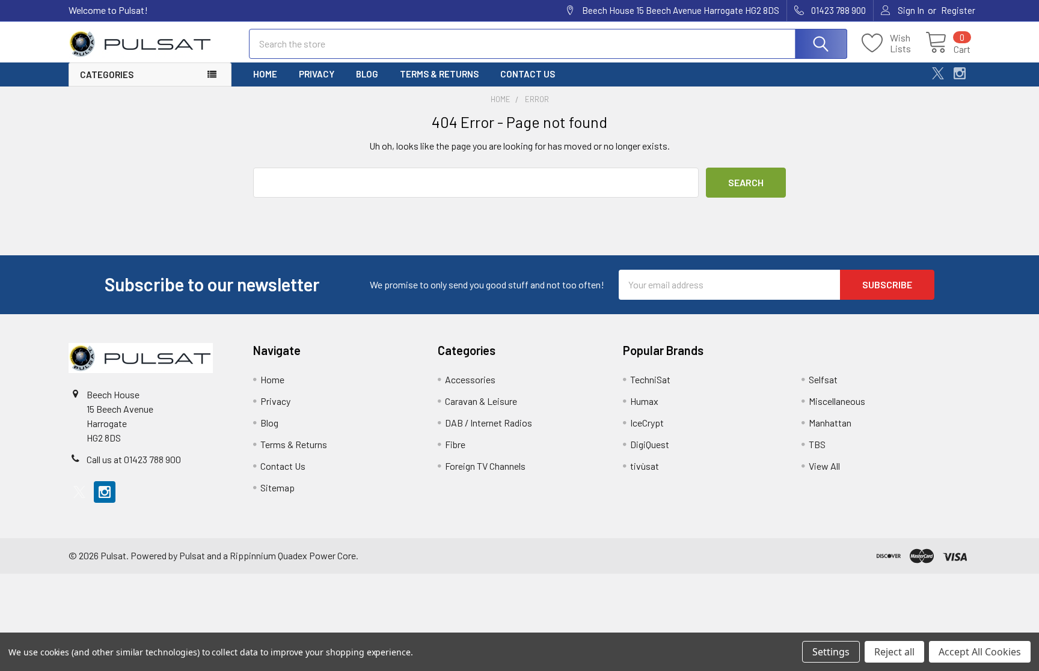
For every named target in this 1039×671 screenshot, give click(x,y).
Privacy (316, 73)
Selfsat (823, 379)
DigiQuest (649, 444)
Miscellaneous (837, 401)
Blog (367, 73)
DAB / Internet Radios (488, 422)
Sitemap (277, 487)
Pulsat (192, 555)
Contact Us (527, 73)
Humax (644, 401)
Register (958, 10)
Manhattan (830, 422)
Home (265, 73)
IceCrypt (647, 422)
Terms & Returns (439, 73)
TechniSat (650, 379)
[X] (938, 73)
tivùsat (644, 466)
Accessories (470, 379)
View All (824, 466)
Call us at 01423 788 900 (134, 459)
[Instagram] (959, 73)
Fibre (455, 444)
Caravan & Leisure (481, 401)
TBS (817, 444)
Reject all (894, 651)
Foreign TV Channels (485, 466)
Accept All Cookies (980, 651)
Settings (831, 651)
